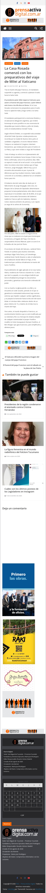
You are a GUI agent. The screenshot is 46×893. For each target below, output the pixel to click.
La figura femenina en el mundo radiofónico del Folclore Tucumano (21, 451)
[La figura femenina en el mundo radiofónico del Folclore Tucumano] (23, 423)
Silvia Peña (24, 86)
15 (40, 797)
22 (40, 801)
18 (18, 801)
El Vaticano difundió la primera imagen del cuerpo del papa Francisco (22, 358)
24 (12, 805)
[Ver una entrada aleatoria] (41, 28)
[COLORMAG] (20, 829)
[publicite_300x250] (18, 692)
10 (12, 797)
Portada (24, 63)
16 (6, 801)
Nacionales (8, 63)
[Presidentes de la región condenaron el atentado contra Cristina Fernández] (23, 381)
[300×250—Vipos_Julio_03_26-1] (18, 565)
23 (6, 805)
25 (18, 805)
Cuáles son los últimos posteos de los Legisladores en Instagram (21, 490)
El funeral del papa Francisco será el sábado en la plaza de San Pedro (22, 366)
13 (29, 797)
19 (23, 801)
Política (17, 63)
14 (34, 797)
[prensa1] (23, 19)
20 (29, 801)
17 (12, 801)
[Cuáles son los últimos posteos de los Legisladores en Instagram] (23, 465)
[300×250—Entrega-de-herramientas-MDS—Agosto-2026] (18, 591)
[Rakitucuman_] (19, 621)
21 (34, 801)
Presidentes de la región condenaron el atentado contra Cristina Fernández (22, 407)
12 (23, 797)
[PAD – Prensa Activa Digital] (4, 28)
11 (18, 797)
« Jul (22, 815)
